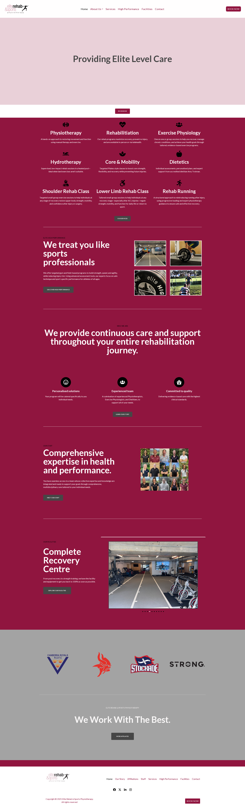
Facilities (147, 8)
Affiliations (132, 779)
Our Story (120, 779)
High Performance (128, 8)
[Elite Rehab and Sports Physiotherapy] (17, 9)
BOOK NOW (233, 9)
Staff (143, 779)
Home (84, 8)
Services (110, 8)
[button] (111, 575)
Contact (159, 8)
